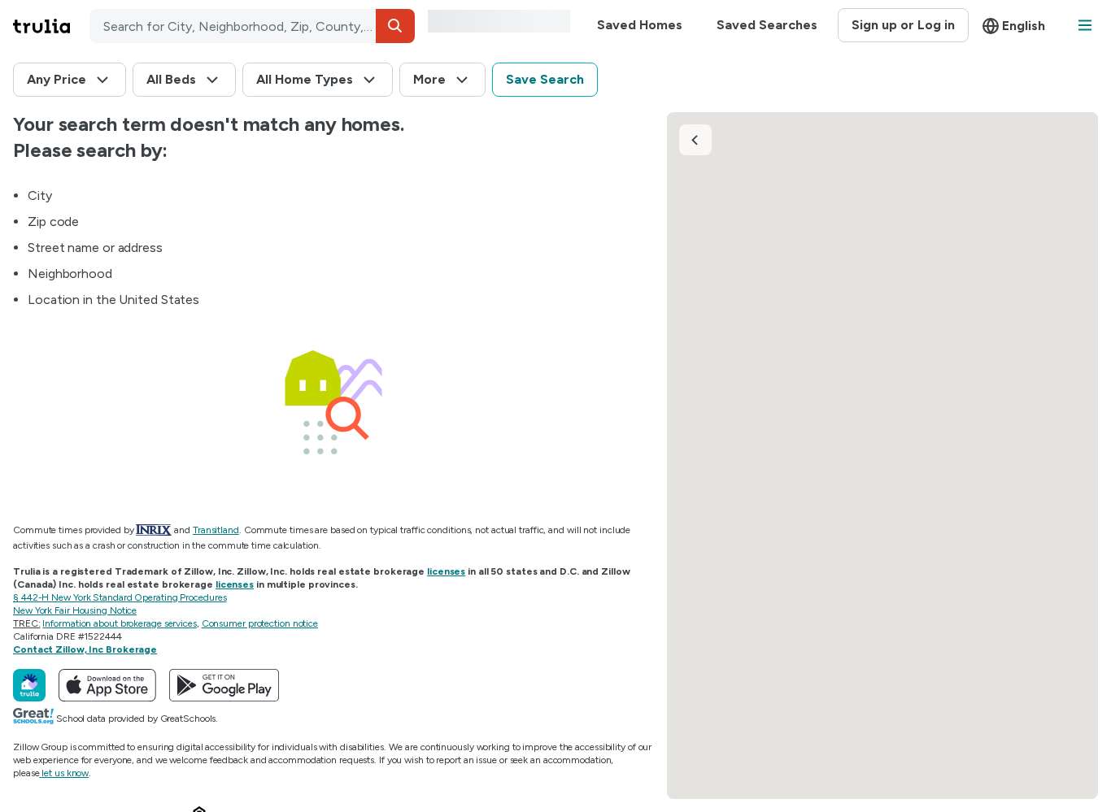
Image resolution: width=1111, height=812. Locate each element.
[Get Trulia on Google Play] (224, 685)
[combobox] (252, 26)
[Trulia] (29, 685)
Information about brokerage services (119, 623)
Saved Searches (767, 25)
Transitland (216, 530)
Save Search (545, 79)
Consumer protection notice (260, 623)
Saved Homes (639, 25)
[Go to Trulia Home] (51, 26)
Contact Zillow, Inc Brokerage (85, 649)
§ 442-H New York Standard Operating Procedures (119, 597)
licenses (446, 571)
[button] (395, 26)
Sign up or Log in (903, 25)
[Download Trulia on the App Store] (107, 685)
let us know (65, 773)
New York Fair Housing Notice (75, 610)
